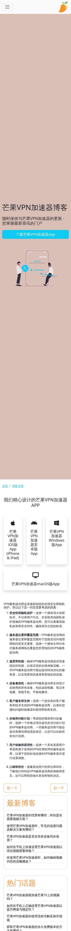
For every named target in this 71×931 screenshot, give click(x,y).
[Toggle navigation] (7, 7)
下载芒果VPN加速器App (35, 234)
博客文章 (18, 486)
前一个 (12, 787)
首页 (5, 486)
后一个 (58, 787)
